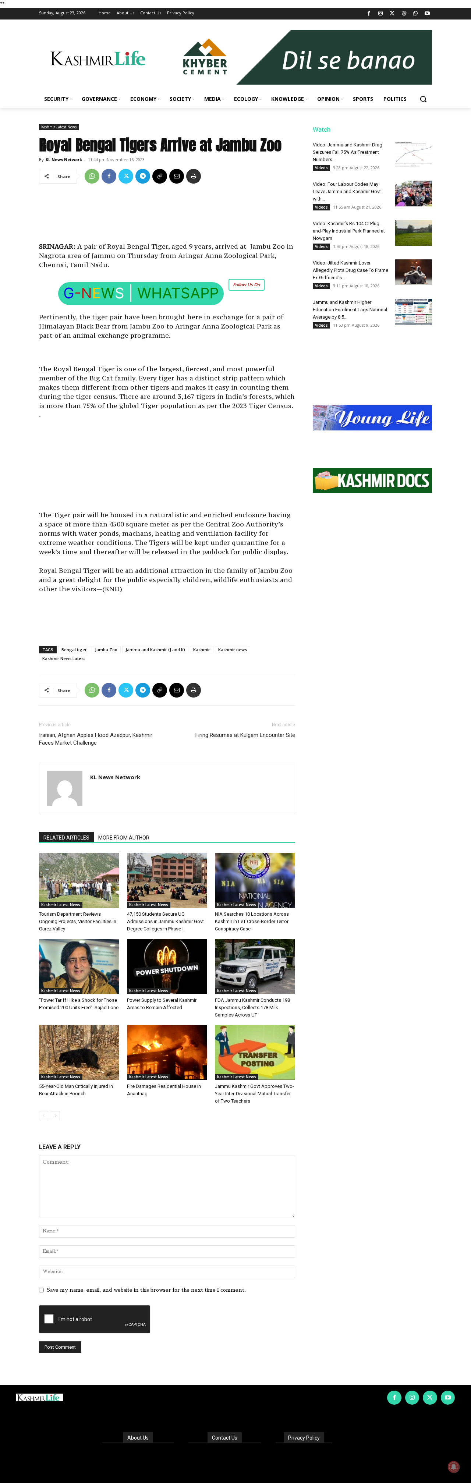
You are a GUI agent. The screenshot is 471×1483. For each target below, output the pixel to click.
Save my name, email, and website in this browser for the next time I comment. (146, 1289)
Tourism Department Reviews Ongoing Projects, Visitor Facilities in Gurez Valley (77, 921)
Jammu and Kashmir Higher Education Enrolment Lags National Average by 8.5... (350, 309)
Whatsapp (178, 293)
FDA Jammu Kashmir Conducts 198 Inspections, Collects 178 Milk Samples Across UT (252, 1007)
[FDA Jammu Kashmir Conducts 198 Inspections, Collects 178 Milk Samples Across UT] (255, 966)
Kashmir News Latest (63, 658)
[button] (423, 99)
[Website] (404, 14)
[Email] (176, 176)
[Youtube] (427, 14)
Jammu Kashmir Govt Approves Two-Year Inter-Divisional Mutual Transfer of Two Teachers (254, 1093)
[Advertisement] (167, 215)
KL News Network (64, 159)
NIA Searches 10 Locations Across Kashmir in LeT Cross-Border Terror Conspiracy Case (252, 921)
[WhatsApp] (416, 14)
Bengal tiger (74, 649)
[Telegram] (142, 176)
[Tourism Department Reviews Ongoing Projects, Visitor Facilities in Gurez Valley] (79, 880)
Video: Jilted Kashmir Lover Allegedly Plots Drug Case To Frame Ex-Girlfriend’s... (350, 270)
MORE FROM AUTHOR (123, 838)
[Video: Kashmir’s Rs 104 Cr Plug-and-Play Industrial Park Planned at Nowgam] (413, 233)
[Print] (193, 176)
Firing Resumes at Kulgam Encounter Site (245, 735)
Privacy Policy (304, 1438)
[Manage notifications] (454, 1467)
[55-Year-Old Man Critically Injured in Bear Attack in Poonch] (79, 1052)
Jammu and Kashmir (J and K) (155, 649)
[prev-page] (43, 1115)
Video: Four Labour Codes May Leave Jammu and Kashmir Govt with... (347, 191)
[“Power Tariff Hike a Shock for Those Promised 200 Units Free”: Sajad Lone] (79, 966)
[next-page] (55, 1115)
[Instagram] (381, 14)
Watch (321, 129)
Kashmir (201, 649)
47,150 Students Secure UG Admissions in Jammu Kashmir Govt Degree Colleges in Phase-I (165, 921)
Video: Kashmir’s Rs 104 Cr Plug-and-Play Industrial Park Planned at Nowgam (349, 231)
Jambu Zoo (106, 649)
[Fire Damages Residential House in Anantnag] (167, 1052)
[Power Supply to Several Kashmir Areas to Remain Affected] (167, 966)
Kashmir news (232, 649)
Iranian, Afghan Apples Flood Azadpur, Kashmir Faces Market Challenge (95, 739)
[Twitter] (392, 14)
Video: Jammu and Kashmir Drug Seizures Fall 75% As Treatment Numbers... (347, 152)
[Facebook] (369, 14)
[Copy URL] (159, 176)
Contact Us (224, 1438)
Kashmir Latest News (59, 127)
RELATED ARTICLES (66, 838)
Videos (321, 167)
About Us (138, 1438)
